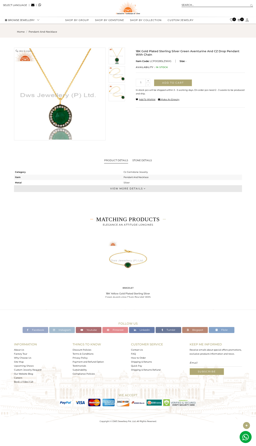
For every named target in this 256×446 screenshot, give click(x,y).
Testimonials (79, 365)
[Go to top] (246, 425)
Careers (18, 377)
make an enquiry (169, 99)
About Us (19, 349)
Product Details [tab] (116, 160)
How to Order (138, 357)
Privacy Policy (80, 357)
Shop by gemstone (109, 20)
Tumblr (170, 329)
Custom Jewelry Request (27, 369)
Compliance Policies (84, 373)
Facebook (37, 329)
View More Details (127, 188)
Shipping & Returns (141, 361)
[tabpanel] (128, 270)
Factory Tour (20, 353)
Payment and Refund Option (88, 361)
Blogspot (197, 329)
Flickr (224, 329)
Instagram (64, 329)
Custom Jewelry (181, 20)
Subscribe (207, 371)
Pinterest (118, 329)
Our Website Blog (23, 373)
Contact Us (137, 349)
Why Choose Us (22, 357)
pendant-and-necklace (43, 31)
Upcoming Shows (24, 365)
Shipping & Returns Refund (145, 369)
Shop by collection (146, 20)
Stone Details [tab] (142, 160)
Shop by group (77, 20)
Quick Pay (136, 365)
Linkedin (144, 329)
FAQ (133, 353)
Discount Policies (82, 349)
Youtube (91, 329)
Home (21, 31)
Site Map (19, 361)
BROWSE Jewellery (21, 20)
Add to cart (173, 82)
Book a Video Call (23, 381)
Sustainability (80, 369)
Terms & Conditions (83, 353)
